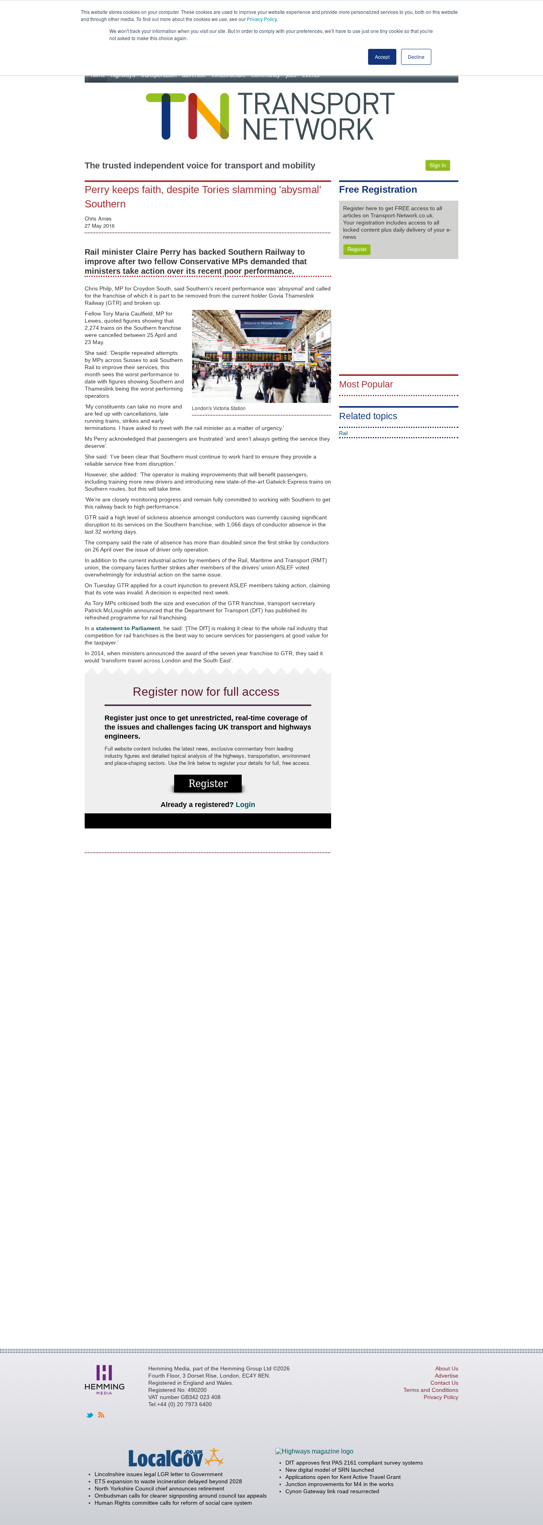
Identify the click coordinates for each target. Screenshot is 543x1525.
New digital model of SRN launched (329, 1470)
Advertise (446, 1375)
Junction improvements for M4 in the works (339, 1484)
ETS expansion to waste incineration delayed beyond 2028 (168, 1481)
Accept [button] (382, 56)
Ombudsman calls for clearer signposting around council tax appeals (181, 1495)
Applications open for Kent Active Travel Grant (343, 1477)
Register (357, 249)
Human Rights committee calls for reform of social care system (173, 1503)
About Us (446, 1368)
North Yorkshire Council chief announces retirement (159, 1488)
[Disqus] (208, 959)
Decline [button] (416, 56)
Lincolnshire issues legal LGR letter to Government (159, 1474)
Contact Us (444, 1383)
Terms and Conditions (430, 1390)
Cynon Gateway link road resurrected (332, 1491)
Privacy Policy (262, 18)
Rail (343, 433)
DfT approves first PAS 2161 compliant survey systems (354, 1462)
